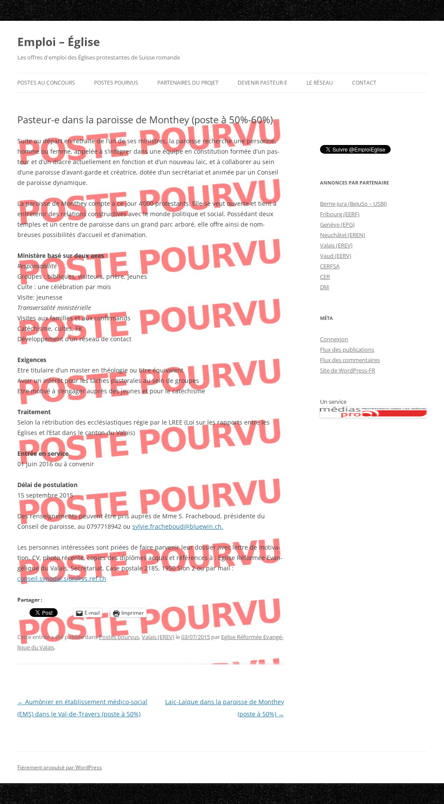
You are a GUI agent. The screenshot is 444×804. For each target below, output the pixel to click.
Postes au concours (46, 82)
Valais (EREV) (158, 637)
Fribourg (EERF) (339, 214)
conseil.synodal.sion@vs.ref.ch (61, 578)
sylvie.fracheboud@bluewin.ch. (177, 526)
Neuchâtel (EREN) (342, 235)
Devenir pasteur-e (262, 82)
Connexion (334, 339)
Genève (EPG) (337, 224)
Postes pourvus (116, 82)
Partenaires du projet (188, 82)
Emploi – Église (58, 41)
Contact (364, 82)
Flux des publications (347, 349)
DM (324, 287)
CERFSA (330, 266)
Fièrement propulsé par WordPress (59, 767)
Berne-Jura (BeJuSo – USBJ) (353, 204)
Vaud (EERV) (335, 256)
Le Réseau (320, 82)
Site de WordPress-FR (347, 370)
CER (325, 276)
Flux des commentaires (350, 360)
